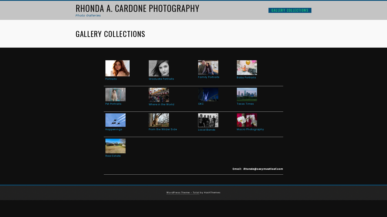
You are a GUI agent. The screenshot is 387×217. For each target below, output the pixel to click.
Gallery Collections (290, 10)
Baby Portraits (246, 77)
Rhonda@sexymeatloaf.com (263, 169)
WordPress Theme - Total (182, 192)
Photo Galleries (88, 15)
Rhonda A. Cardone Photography (137, 8)
